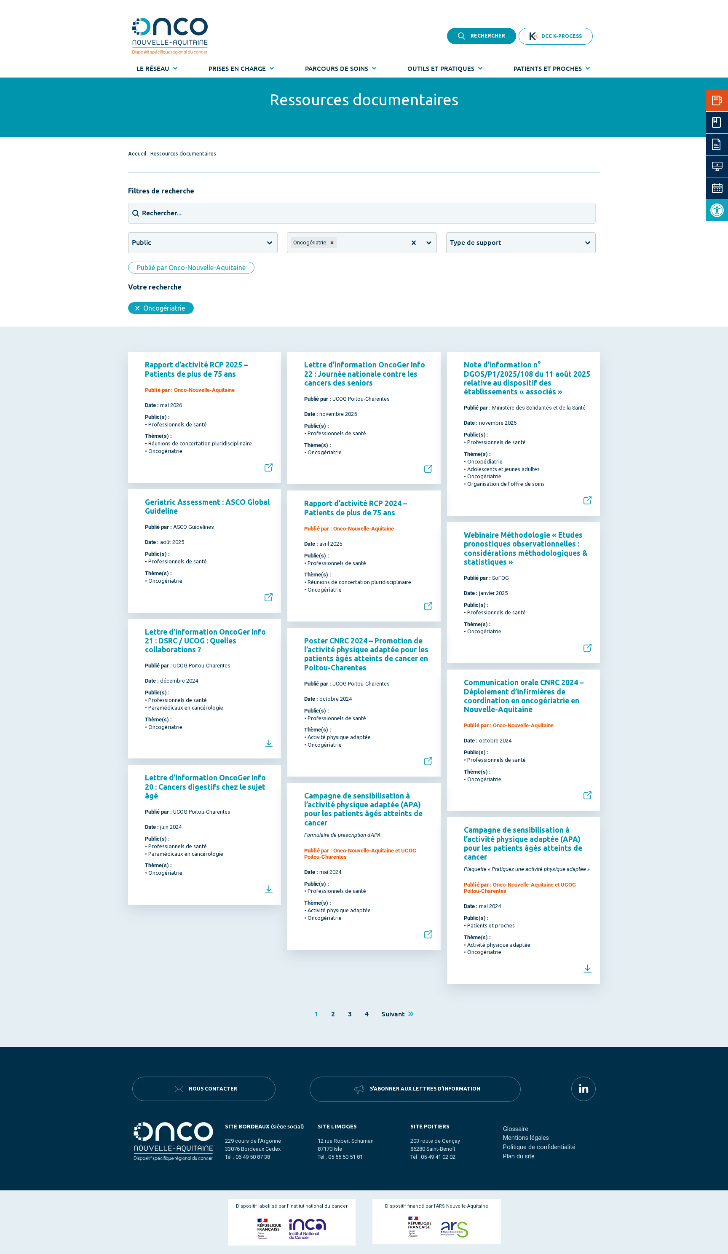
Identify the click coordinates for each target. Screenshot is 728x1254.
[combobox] (195, 242)
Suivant (395, 1013)
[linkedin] (583, 1089)
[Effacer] (413, 243)
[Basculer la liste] (269, 243)
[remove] (332, 242)
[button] (717, 210)
